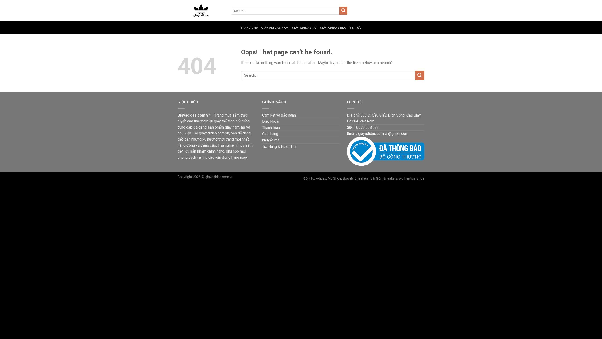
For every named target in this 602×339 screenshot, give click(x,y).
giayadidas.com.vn (219, 177)
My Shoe (334, 179)
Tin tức (355, 27)
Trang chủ (249, 27)
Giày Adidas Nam (275, 27)
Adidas (321, 179)
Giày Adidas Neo (333, 27)
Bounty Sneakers (356, 179)
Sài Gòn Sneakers (383, 179)
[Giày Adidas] (201, 10)
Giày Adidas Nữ (304, 27)
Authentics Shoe (411, 179)
